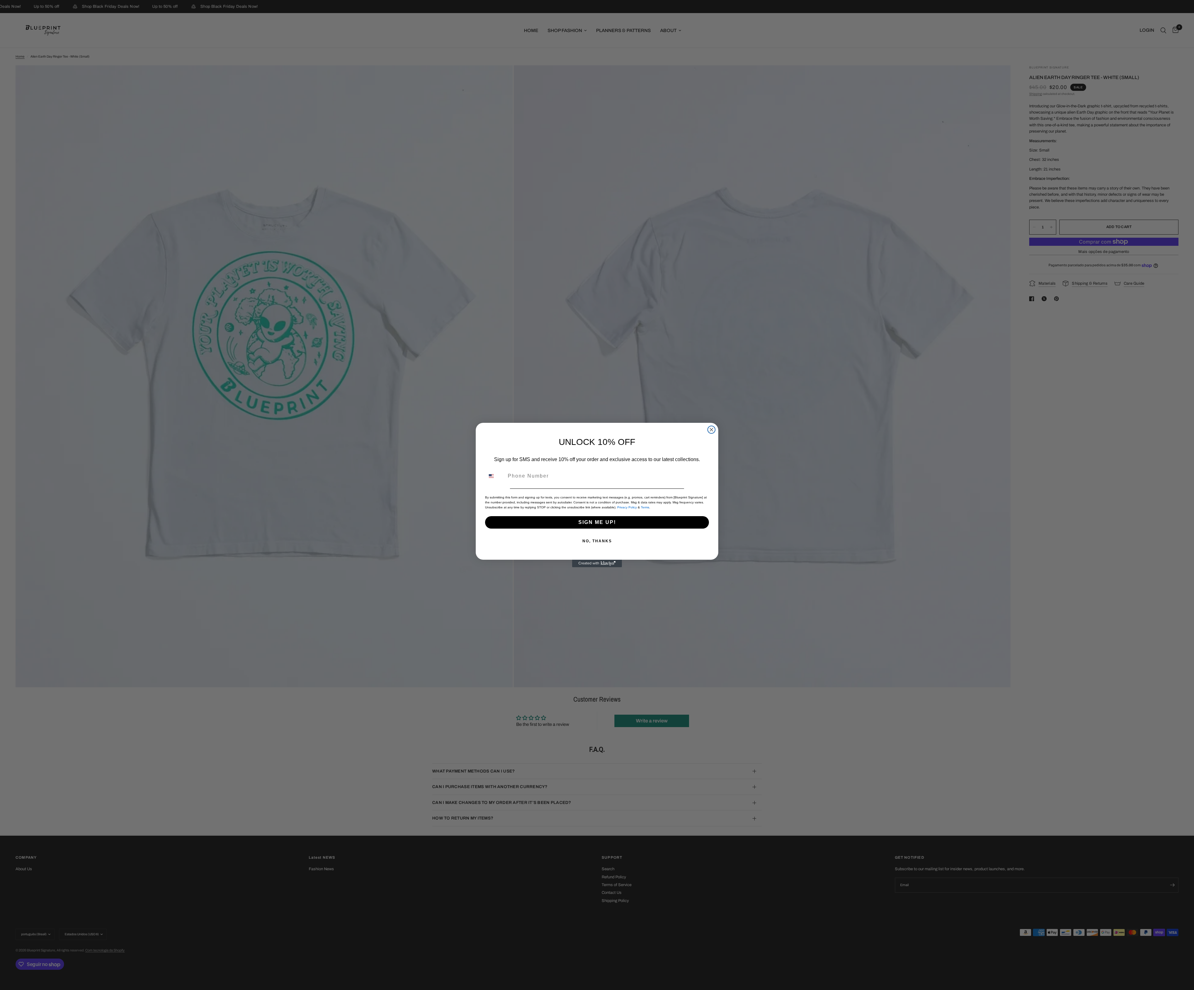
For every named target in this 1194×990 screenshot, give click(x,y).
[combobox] (495, 476)
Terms (645, 507)
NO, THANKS (597, 541)
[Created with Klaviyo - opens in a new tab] (597, 563)
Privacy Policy (627, 507)
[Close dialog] (711, 429)
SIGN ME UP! (597, 522)
